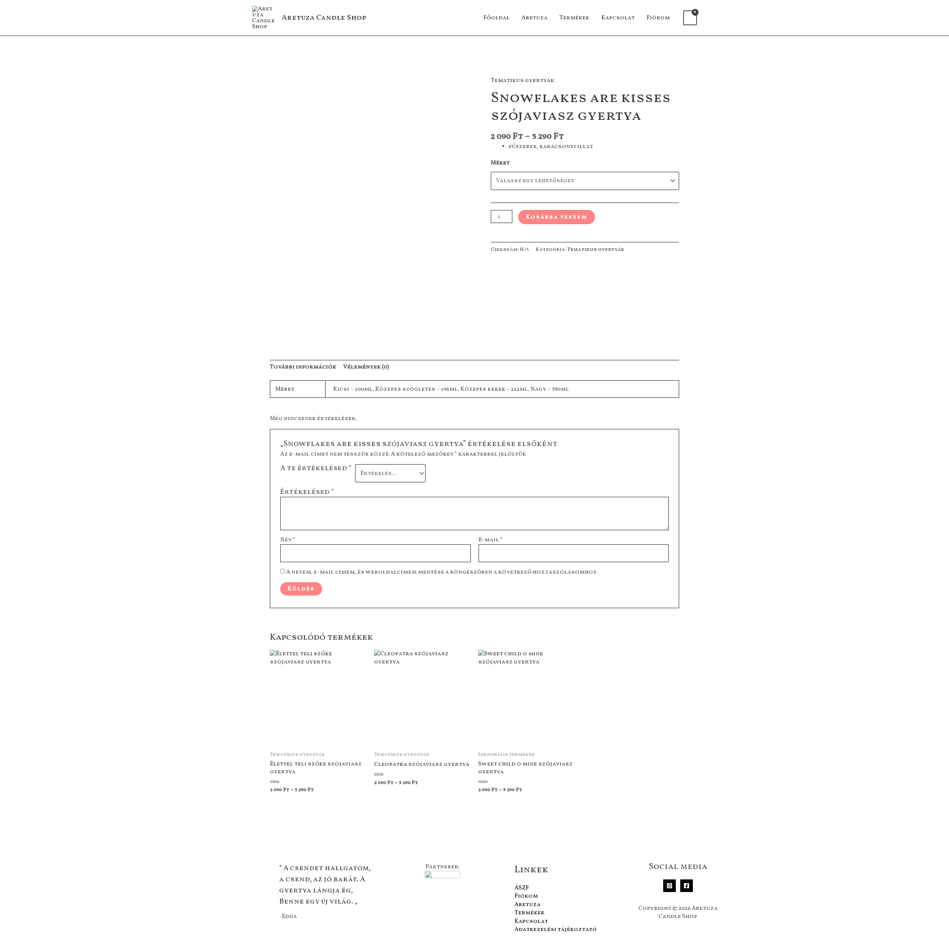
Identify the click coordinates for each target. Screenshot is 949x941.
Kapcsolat (618, 18)
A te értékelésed (316, 468)
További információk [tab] (303, 367)
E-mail (491, 540)
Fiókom (658, 18)
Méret (500, 163)
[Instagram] (669, 885)
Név (287, 540)
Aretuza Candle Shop (324, 18)
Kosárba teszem (556, 217)
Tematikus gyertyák (522, 80)
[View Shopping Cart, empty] (690, 17)
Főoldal (496, 18)
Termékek (574, 18)
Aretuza (535, 18)
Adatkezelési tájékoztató (556, 929)
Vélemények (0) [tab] (366, 367)
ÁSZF (522, 888)
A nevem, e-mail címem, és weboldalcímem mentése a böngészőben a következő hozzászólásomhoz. (442, 572)
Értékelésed (307, 492)
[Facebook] (686, 885)
